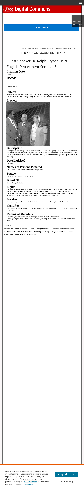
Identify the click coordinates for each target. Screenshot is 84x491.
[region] (42, 477)
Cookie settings (30, 482)
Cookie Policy (28, 484)
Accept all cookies (66, 474)
